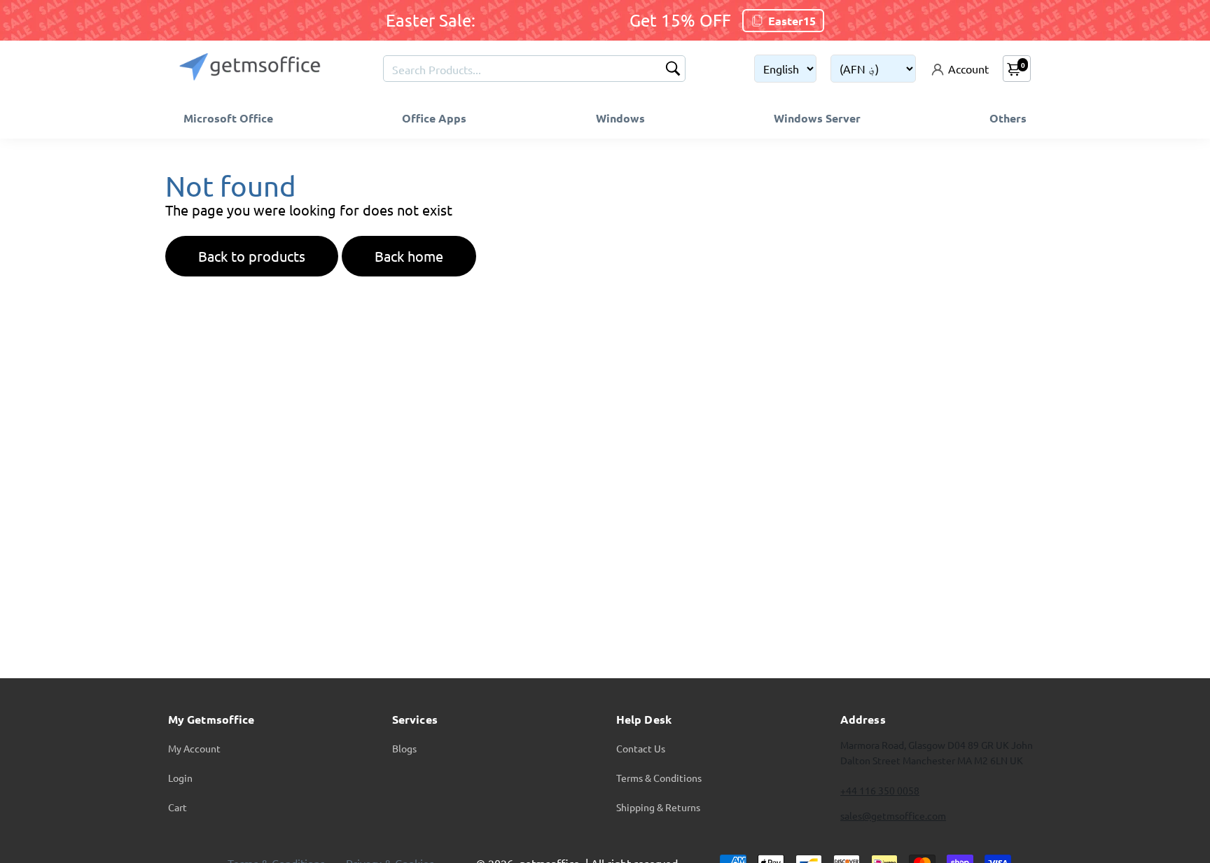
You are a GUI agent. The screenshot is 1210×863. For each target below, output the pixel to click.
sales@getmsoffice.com (893, 815)
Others (1008, 118)
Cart (177, 807)
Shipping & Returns (658, 807)
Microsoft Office (228, 118)
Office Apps (434, 118)
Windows (620, 118)
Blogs (404, 748)
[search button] (673, 69)
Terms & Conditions (659, 777)
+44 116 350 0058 (879, 790)
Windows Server (817, 118)
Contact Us (640, 748)
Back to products (251, 256)
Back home (409, 256)
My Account (194, 748)
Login (180, 777)
